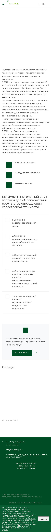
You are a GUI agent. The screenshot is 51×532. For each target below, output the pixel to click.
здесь (5, 529)
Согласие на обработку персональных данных (22, 497)
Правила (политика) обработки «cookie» (25, 503)
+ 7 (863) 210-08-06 (15, 442)
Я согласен (43, 519)
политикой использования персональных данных (19, 520)
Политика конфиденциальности (15, 494)
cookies (15, 522)
